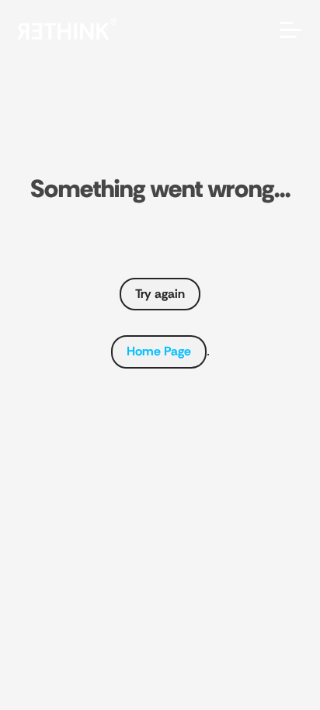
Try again (160, 294)
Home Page (159, 351)
